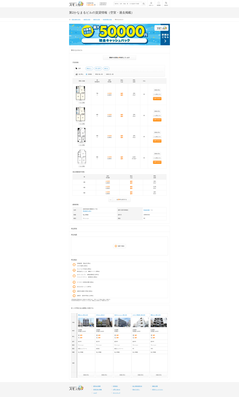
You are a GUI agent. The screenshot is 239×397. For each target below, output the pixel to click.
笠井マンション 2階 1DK (120, 315)
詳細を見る (157, 90)
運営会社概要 (97, 386)
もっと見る (82, 102)
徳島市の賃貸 (96, 19)
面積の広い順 (109, 74)
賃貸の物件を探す (76, 19)
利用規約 (115, 386)
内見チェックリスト (157, 389)
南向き (106, 68)
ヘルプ (95, 393)
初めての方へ (136, 389)
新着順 (90, 74)
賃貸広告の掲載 (97, 389)
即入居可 (98, 68)
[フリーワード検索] (143, 4)
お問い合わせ (157, 98)
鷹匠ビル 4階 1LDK (83, 315)
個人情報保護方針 (137, 386)
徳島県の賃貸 (87, 19)
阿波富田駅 (147, 210)
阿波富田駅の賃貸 (107, 19)
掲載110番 (155, 386)
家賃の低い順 (99, 74)
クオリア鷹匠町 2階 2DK (139, 315)
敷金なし (89, 68)
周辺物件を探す (87, 211)
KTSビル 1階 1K (100, 315)
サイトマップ (116, 393)
